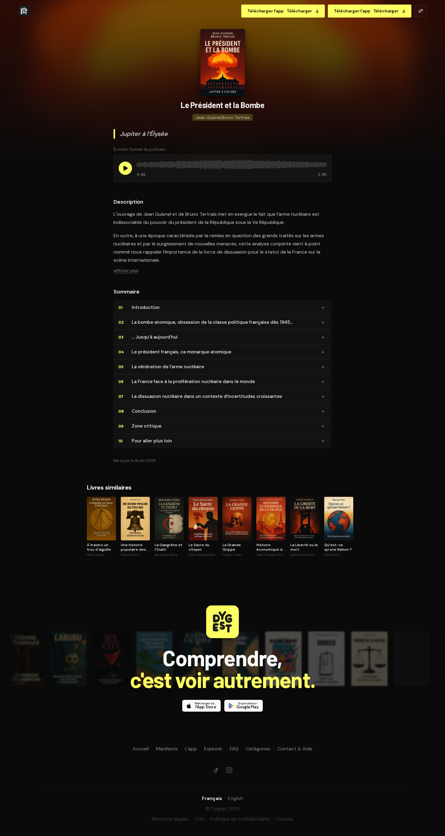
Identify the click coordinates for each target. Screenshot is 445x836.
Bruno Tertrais (236, 117)
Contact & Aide (295, 749)
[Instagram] (229, 770)
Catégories (258, 749)
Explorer (213, 749)
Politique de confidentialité (240, 819)
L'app (191, 749)
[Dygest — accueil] (23, 10)
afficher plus (126, 270)
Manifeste (167, 749)
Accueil (141, 749)
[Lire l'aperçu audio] (125, 168)
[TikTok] (216, 770)
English (235, 798)
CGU (200, 819)
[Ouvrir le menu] (420, 11)
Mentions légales (170, 819)
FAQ (234, 749)
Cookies (284, 819)
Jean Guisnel (208, 117)
